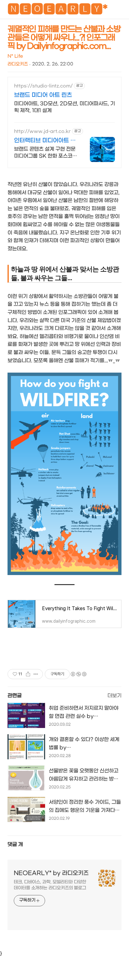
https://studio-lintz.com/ (43, 86)
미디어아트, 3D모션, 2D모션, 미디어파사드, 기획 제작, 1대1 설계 (64, 107)
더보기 (114, 696)
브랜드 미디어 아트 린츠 (43, 95)
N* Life (15, 56)
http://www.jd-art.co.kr (42, 131)
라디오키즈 (18, 64)
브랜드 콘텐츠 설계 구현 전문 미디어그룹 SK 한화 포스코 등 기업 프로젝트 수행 (44, 153)
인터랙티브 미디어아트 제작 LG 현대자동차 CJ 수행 (45, 140)
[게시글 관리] (36, 674)
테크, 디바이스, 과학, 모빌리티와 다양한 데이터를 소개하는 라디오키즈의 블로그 (50, 885)
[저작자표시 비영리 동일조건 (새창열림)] (78, 674)
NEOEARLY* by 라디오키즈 (51, 873)
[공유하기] (28, 674)
